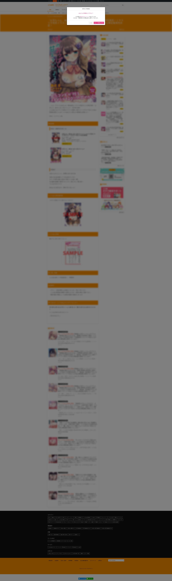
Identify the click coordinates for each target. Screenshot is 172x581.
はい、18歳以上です (99, 22)
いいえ (90, 22)
